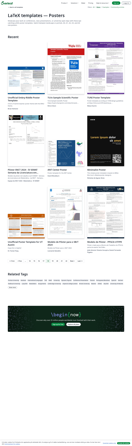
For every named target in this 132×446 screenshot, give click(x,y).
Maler (99, 7)
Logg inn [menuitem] (126, 3)
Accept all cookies (123, 443)
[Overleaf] (7, 3)
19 (52, 261)
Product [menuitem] (64, 3)
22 (66, 261)
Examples (106, 7)
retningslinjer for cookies (12, 444)
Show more (12, 287)
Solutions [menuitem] (74, 3)
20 (57, 261)
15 (34, 261)
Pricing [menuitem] (90, 3)
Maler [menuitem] (83, 3)
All (94, 7)
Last (80, 261)
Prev (20, 261)
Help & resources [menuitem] (102, 3)
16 (39, 261)
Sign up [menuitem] (116, 3)
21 (62, 261)
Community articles (117, 7)
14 (30, 261)
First (12, 261)
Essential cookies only (109, 443)
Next (72, 261)
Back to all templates (15, 7)
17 (43, 261)
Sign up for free (58, 324)
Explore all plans (73, 324)
